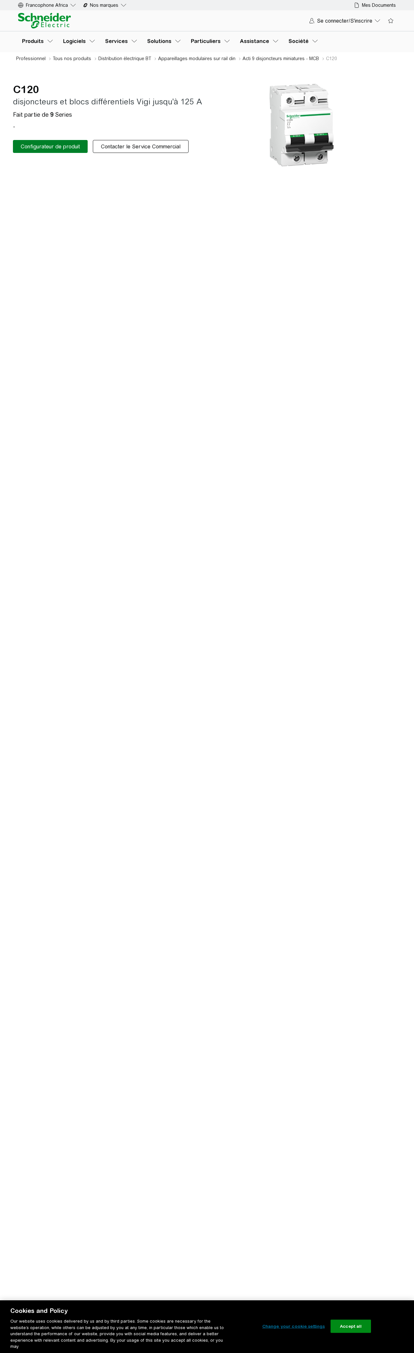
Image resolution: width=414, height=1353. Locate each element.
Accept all (351, 1326)
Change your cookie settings (293, 1326)
